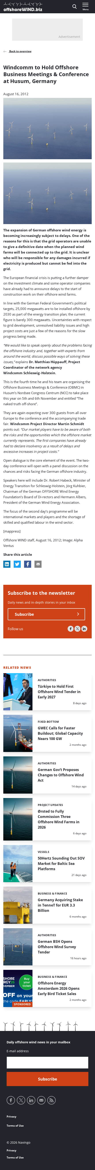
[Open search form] (75, 6)
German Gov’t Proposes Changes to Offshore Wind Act (61, 775)
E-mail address (18, 1051)
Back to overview (20, 51)
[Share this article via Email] (38, 564)
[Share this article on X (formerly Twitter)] (17, 564)
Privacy (11, 1116)
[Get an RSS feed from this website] (51, 1100)
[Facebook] (71, 629)
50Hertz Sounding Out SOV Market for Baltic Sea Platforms (61, 863)
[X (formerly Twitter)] (77, 629)
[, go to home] (23, 6)
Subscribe (24, 614)
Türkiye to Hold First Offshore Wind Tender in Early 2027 (59, 691)
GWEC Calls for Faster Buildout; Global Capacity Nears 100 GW (60, 733)
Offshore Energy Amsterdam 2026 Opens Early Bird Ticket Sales (59, 988)
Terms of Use (15, 1125)
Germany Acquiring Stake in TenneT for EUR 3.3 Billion (60, 905)
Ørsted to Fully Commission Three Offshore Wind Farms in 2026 (59, 819)
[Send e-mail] (41, 1100)
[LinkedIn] (84, 629)
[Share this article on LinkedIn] (6, 564)
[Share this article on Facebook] (27, 564)
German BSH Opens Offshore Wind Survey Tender (57, 947)
